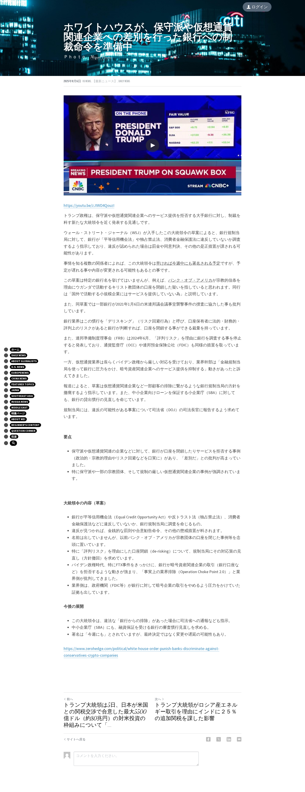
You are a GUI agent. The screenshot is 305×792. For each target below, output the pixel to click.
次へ (158, 699)
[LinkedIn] (229, 739)
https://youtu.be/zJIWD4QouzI (89, 205)
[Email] (239, 739)
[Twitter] (218, 739)
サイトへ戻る (76, 739)
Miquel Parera (101, 57)
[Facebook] (208, 739)
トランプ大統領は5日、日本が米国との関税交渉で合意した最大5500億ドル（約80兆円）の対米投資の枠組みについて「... (106, 715)
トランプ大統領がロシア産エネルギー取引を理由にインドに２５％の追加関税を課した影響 (196, 712)
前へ (70, 699)
